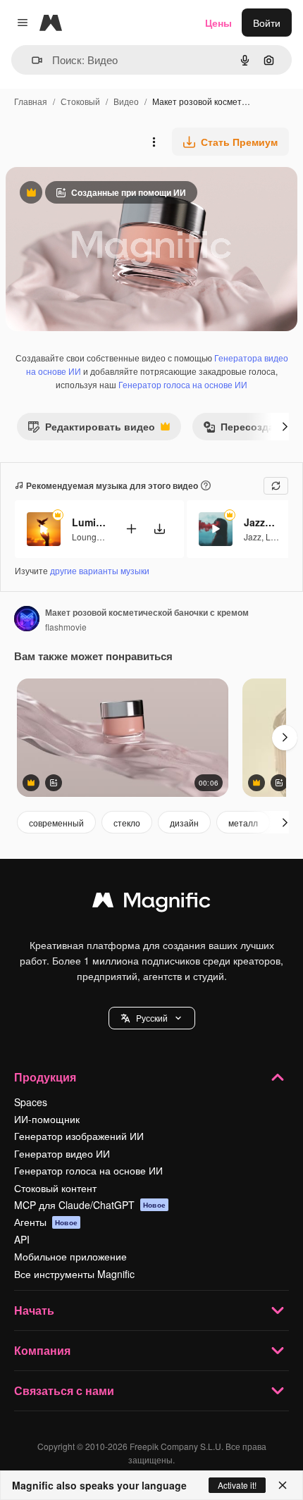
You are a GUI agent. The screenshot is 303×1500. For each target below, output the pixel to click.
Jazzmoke (261, 522)
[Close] (282, 1485)
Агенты (46, 1222)
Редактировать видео (91, 429)
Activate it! (237, 1485)
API (22, 1239)
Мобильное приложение (70, 1256)
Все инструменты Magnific (74, 1274)
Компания (42, 1350)
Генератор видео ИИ (62, 1153)
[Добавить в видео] (131, 529)
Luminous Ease (89, 522)
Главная (30, 101)
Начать (34, 1310)
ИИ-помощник (47, 1119)
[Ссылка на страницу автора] (26, 620)
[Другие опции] (154, 142)
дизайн (184, 823)
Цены (218, 23)
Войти (266, 23)
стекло (126, 823)
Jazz (252, 537)
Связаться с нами (64, 1390)
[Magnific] (151, 903)
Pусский (152, 1018)
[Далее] (284, 426)
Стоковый (80, 101)
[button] (152, 1018)
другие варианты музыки (99, 570)
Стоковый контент (55, 1188)
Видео (126, 101)
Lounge (86, 537)
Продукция (45, 1077)
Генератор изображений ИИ (79, 1136)
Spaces (30, 1102)
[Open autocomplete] (31, 60)
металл (243, 823)
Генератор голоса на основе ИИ (182, 384)
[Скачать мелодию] (159, 529)
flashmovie (66, 627)
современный (56, 823)
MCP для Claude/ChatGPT (90, 1205)
